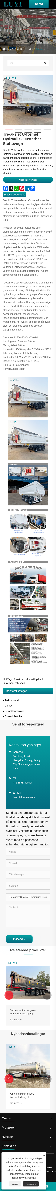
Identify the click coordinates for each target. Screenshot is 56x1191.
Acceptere (31, 1184)
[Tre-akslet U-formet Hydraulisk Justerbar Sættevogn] (28, 100)
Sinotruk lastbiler (14, 716)
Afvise (15, 1184)
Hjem (8, 49)
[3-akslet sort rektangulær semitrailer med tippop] (28, 982)
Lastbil (30, 49)
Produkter (19, 49)
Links (53, 1171)
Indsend (19, 939)
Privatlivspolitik (28, 1178)
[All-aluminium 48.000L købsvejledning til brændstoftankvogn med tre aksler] (28, 1066)
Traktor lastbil (12, 700)
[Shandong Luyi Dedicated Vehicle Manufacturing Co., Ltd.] (13, 4)
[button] (8, 995)
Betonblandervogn (14, 711)
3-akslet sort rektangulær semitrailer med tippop (23, 1012)
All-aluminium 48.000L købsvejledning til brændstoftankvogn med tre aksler (28, 1095)
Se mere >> (16, 1019)
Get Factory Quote (28, 180)
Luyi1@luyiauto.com (24, 797)
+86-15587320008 (23, 782)
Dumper (40, 49)
